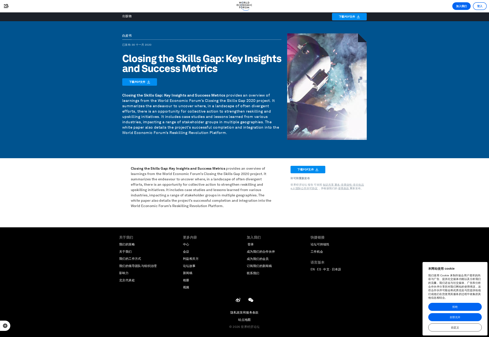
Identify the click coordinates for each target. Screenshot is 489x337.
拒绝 (455, 306)
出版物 (127, 16)
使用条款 (344, 188)
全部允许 (455, 317)
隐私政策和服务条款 (244, 312)
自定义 (455, 327)
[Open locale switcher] (5, 326)
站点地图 (244, 320)
